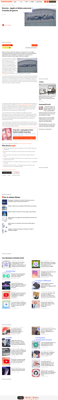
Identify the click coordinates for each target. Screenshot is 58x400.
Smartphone (53, 5)
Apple (13, 145)
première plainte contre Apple (24, 105)
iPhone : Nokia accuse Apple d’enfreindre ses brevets (22, 206)
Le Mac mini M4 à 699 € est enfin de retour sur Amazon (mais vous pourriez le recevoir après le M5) (18, 352)
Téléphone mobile (16, 175)
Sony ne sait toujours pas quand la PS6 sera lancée (18, 369)
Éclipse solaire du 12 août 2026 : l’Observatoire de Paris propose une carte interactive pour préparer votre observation (47, 119)
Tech (48, 5)
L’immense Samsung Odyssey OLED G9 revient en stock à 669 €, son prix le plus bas (18, 285)
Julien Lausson (8, 25)
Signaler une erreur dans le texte (9, 169)
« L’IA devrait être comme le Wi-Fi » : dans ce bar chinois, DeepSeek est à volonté (48, 330)
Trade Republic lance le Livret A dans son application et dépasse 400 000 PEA (48, 285)
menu (15, 1)
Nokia (9, 175)
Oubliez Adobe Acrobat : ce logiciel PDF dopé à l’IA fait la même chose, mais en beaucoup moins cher (47, 97)
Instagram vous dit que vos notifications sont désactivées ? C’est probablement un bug (48, 273)
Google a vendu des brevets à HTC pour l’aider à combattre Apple (21, 229)
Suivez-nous (34, 45)
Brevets (4, 175)
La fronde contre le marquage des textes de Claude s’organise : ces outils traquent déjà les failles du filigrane (47, 363)
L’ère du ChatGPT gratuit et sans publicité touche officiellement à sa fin (48, 344)
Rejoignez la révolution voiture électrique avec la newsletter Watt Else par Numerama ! (21, 201)
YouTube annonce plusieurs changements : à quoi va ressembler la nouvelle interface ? (18, 295)
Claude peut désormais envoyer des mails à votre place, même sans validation (48, 304)
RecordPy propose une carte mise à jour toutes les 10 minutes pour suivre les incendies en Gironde (47, 125)
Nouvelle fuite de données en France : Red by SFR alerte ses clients (18, 275)
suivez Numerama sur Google (24, 143)
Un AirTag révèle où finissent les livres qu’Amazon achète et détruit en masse (17, 330)
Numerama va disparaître (45, 129)
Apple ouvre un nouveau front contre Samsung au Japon (21, 224)
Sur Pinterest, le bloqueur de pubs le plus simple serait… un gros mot (48, 353)
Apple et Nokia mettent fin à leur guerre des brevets (22, 211)
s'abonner (53, 1)
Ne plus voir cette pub (6, 42)
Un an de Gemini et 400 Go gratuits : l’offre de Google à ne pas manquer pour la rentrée (18, 304)
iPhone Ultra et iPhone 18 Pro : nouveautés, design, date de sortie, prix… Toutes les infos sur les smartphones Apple (19, 165)
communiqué (5, 73)
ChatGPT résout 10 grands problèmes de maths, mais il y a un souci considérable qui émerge (49, 108)
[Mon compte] (45, 2)
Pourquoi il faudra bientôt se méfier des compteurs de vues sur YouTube (18, 361)
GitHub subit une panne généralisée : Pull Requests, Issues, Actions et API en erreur (48, 373)
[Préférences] (48, 2)
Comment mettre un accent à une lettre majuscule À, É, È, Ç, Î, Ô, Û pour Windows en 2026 (47, 114)
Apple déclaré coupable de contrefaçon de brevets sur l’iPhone (22, 218)
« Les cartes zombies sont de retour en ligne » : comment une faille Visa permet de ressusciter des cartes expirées (48, 295)
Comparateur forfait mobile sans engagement (24, 138)
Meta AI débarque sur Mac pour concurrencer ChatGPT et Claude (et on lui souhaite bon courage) (48, 264)
